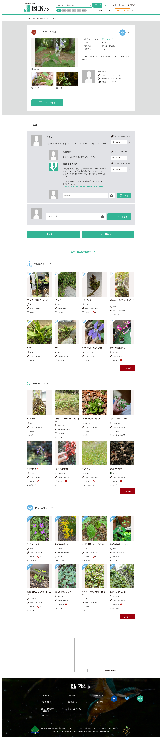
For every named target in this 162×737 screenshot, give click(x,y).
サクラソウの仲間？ (34, 544)
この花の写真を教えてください (93, 544)
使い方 (111, 10)
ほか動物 (84, 10)
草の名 (29, 348)
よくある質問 (98, 702)
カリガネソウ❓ (32, 469)
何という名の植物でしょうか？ (38, 300)
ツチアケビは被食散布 (62, 469)
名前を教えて (86, 300)
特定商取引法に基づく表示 (92, 728)
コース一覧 (71, 695)
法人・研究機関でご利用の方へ (48, 710)
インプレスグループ (115, 728)
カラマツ (58, 300)
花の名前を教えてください (64, 544)
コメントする (49, 103)
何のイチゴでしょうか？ (63, 592)
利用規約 (44, 728)
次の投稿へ (106, 234)
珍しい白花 (86, 469)
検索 (99, 5)
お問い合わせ (64, 728)
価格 (114, 5)
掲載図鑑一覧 (133, 5)
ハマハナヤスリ (32, 419)
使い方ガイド (98, 695)
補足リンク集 (98, 709)
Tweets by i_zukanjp (110, 671)
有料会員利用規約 (53, 728)
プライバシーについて (76, 728)
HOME (29, 18)
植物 (64, 10)
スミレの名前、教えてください (93, 348)
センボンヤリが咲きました (91, 419)
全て (59, 10)
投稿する (50, 234)
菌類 (74, 10)
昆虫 (79, 10)
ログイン (134, 10)
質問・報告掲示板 (38, 18)
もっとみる (127, 368)
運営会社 (104, 728)
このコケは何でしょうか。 (119, 592)
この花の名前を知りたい (118, 348)
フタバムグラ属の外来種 (118, 419)
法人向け (122, 5)
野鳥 (69, 10)
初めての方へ (46, 695)
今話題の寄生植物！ (117, 469)
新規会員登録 (46, 702)
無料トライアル (122, 10)
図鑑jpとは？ (102, 10)
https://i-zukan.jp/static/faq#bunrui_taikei (83, 186)
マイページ (45, 715)
